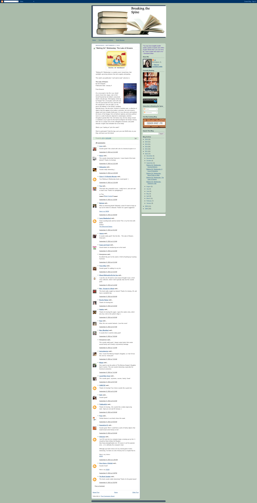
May (147, 193)
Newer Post (96, 492)
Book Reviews (120, 40)
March (148, 198)
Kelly (100, 395)
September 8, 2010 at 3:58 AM (108, 215)
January (148, 203)
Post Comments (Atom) (108, 496)
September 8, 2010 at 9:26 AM (108, 433)
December (149, 156)
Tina (100, 186)
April (147, 196)
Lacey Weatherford (105, 218)
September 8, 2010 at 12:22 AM (108, 163)
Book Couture (108, 196)
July (147, 189)
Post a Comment (100, 486)
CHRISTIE (102, 385)
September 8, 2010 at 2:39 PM (108, 473)
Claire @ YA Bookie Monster (108, 176)
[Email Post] (135, 138)
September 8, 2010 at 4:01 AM (108, 230)
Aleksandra (102, 167)
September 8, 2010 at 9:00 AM (108, 422)
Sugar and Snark (104, 245)
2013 (146, 146)
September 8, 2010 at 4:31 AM (108, 262)
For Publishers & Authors (106, 40)
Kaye (100, 321)
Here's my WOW (104, 211)
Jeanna (101, 233)
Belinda (101, 203)
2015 (146, 142)
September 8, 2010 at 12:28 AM (108, 173)
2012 (146, 149)
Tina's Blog (102, 266)
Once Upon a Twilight (106, 463)
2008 (146, 208)
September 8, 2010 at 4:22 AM (108, 251)
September (149, 163)
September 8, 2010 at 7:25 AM (108, 359)
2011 (146, 151)
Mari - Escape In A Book (106, 288)
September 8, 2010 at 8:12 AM (108, 391)
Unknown (102, 436)
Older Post (135, 492)
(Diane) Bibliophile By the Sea (108, 275)
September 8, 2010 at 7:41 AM (108, 372)
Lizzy (101, 146)
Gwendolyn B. (103, 425)
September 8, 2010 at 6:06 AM (108, 296)
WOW (101, 456)
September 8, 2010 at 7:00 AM (108, 336)
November (149, 158)
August (148, 186)
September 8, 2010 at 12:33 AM (108, 182)
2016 (146, 139)
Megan (101, 362)
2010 (146, 154)
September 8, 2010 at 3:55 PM (108, 482)
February (149, 201)
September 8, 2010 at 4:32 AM (108, 272)
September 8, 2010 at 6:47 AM (108, 327)
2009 (146, 206)
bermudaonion (103, 351)
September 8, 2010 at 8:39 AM (108, 412)
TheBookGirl (103, 404)
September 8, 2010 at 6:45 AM (108, 317)
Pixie (100, 416)
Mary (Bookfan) (104, 330)
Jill (155, 60)
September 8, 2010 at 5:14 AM (108, 285)
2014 (146, 144)
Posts (147, 109)
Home (94, 40)
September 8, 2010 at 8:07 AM (108, 382)
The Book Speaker (105, 476)
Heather (101, 309)
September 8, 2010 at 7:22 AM (108, 347)
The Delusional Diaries (105, 226)
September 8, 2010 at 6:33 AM (108, 306)
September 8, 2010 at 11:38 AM (108, 460)
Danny (101, 155)
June (148, 191)
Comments (148, 112)
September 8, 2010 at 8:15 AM (108, 401)
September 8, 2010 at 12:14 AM (108, 152)
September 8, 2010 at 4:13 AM (108, 241)
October (148, 160)
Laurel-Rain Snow (104, 376)
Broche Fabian (103, 300)
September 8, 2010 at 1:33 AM (108, 199)
